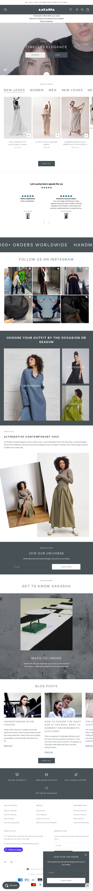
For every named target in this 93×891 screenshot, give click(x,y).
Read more (8, 746)
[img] (46, 187)
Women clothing (10, 810)
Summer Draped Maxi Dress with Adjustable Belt (75, 143)
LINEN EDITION (75, 404)
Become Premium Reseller (46, 822)
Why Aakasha (41, 814)
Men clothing (9, 818)
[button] (44, 222)
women (37, 90)
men (53, 90)
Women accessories (11, 822)
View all (46, 163)
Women (35, 55)
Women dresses (10, 814)
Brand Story (40, 810)
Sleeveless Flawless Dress (46, 143)
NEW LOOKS (14, 90)
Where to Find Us (43, 818)
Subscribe (66, 880)
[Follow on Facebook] (5, 862)
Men (57, 55)
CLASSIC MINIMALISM (75, 367)
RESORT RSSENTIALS (32, 385)
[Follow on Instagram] (11, 862)
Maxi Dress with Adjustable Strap (17, 143)
